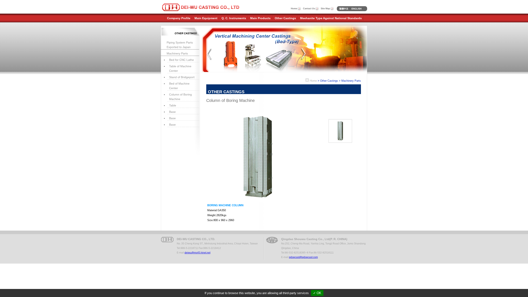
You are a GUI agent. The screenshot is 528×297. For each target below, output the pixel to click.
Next (303, 54)
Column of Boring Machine (180, 97)
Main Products (260, 18)
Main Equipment (205, 18)
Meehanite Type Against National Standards (331, 18)
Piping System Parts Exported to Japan (180, 45)
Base (172, 111)
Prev (209, 54)
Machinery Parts (177, 53)
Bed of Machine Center (179, 86)
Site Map (325, 8)
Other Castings (285, 18)
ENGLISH (356, 8)
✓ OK (317, 293)
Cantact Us (309, 8)
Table (172, 105)
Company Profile (178, 18)
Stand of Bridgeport (181, 77)
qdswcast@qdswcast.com (303, 257)
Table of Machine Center (180, 68)
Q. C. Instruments (234, 18)
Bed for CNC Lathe (181, 59)
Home (294, 8)
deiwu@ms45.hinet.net (197, 252)
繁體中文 (343, 8)
